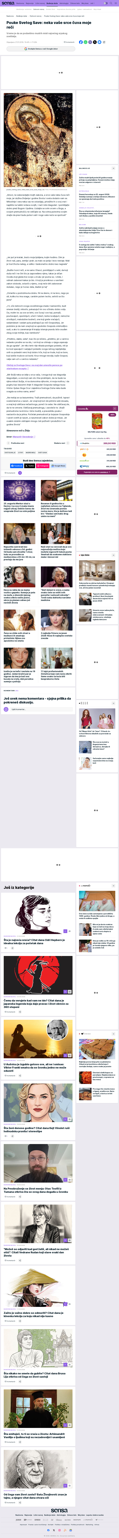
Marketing (89, 1525)
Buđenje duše (21, 16)
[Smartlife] (77, 1519)
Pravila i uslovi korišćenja (37, 1525)
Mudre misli (30, 452)
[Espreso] (37, 1519)
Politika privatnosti (77, 1525)
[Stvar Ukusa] (99, 1519)
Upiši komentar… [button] (19, 709)
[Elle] (45, 1519)
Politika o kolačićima (62, 1525)
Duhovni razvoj (35, 16)
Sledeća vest (59, 443)
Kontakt (50, 1525)
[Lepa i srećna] (68, 1519)
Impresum (23, 1525)
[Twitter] (54, 1530)
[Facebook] (48, 1530)
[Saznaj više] (113, 555)
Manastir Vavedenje (23, 437)
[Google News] (70, 1530)
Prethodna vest (17, 443)
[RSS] (65, 1530)
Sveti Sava (42, 452)
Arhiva (96, 1525)
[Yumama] (88, 1519)
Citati (20, 452)
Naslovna (10, 16)
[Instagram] (59, 1530)
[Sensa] (8, 3)
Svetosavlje (10, 452)
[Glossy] (59, 1519)
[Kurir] (18, 1519)
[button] (69, 42)
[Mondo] (28, 1519)
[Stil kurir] (52, 1519)
